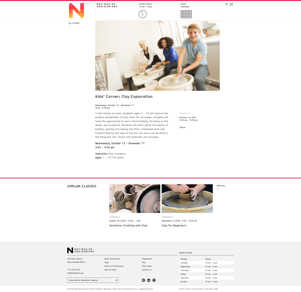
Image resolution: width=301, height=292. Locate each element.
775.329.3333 (73, 269)
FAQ (143, 262)
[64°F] (78, 17)
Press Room (147, 266)
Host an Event (111, 270)
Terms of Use (184, 289)
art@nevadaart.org (75, 273)
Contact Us (147, 270)
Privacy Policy (198, 289)
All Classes (74, 23)
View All (221, 185)
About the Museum (112, 259)
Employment (147, 259)
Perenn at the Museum (114, 266)
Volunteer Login (211, 289)
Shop (107, 262)
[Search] (227, 4)
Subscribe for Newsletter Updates (83, 280)
